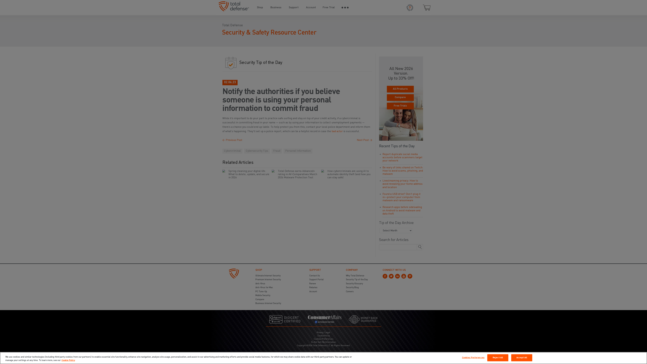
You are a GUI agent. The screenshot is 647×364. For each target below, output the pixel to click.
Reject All (498, 358)
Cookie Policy (68, 360)
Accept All (521, 358)
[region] (323, 358)
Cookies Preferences (473, 358)
